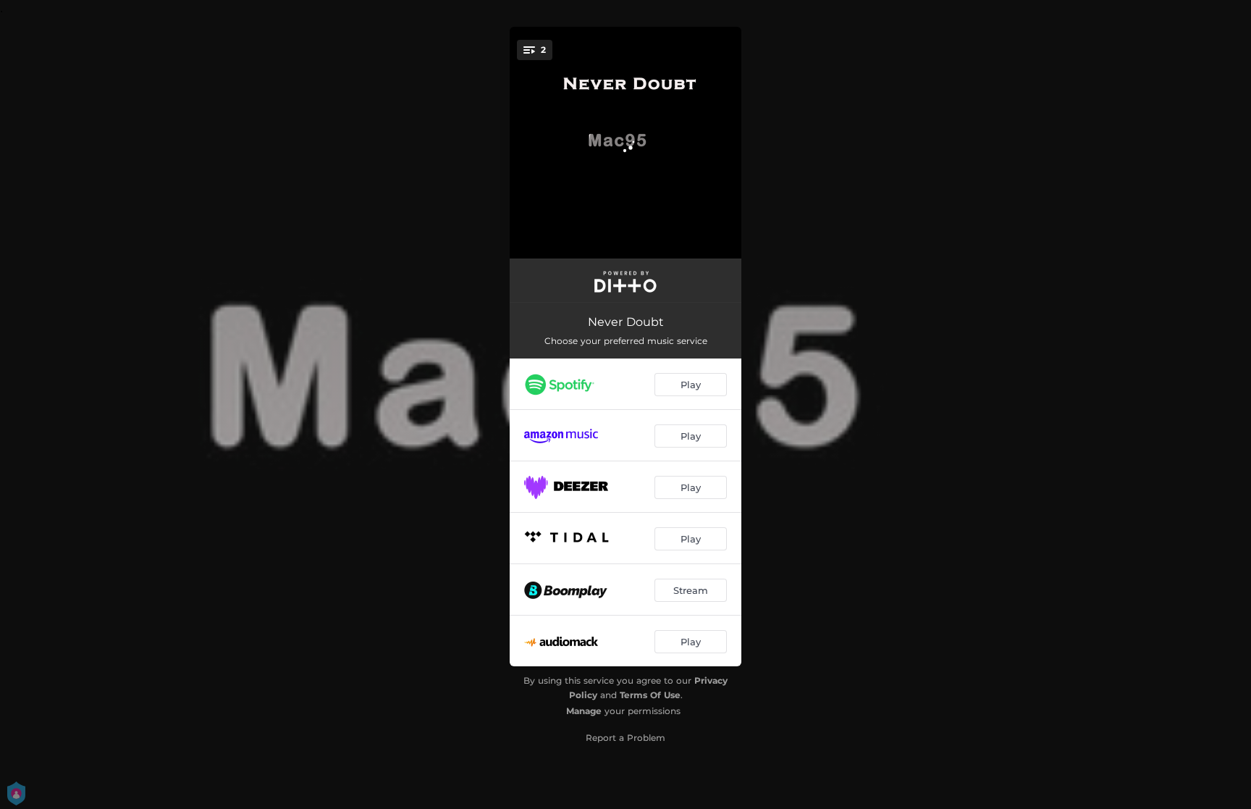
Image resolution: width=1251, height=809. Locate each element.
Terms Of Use (650, 694)
